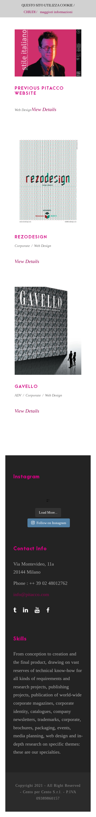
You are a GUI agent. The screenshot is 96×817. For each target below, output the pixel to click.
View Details (44, 109)
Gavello (48, 331)
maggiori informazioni (56, 12)
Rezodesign (31, 237)
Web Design (23, 110)
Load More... (48, 512)
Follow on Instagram (51, 523)
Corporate (22, 246)
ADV (18, 395)
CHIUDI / (30, 12)
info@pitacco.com (31, 594)
